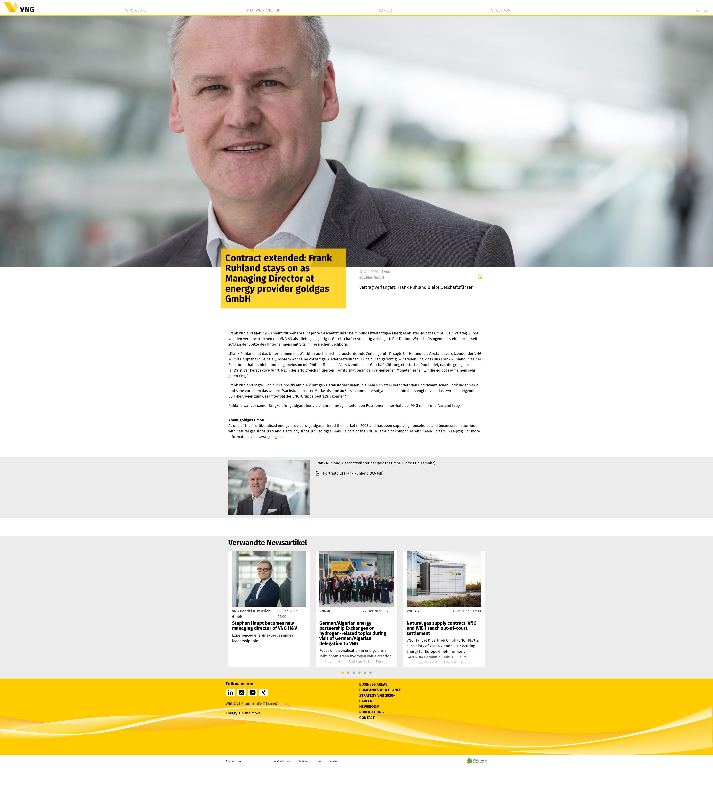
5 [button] (365, 673)
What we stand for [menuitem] (263, 10)
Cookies (333, 761)
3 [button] (354, 673)
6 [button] (370, 673)
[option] (269, 609)
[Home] (19, 7)
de (705, 10)
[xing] (263, 692)
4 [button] (359, 673)
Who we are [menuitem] (136, 10)
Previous (232, 609)
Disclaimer (303, 761)
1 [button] (342, 673)
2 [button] (348, 673)
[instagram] (241, 692)
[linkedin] (230, 692)
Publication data (282, 761)
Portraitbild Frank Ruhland (346, 473)
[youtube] (252, 692)
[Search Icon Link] (697, 10)
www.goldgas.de (272, 436)
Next (481, 609)
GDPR (319, 761)
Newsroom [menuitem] (501, 10)
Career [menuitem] (385, 10)
